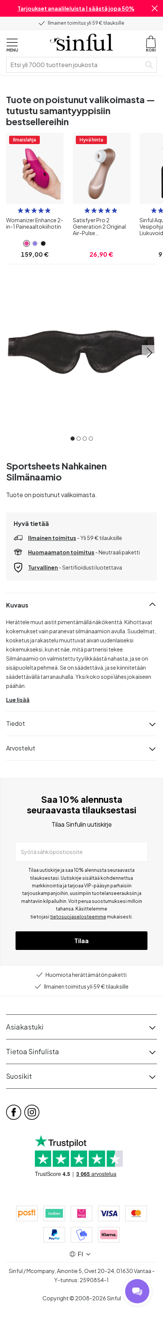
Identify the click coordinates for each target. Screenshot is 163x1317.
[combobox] (75, 64)
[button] (155, 8)
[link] (26, 243)
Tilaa (81, 941)
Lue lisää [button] (18, 699)
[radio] (20, 210)
